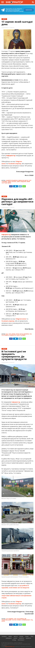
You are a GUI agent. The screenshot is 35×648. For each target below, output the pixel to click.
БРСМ (17, 334)
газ (31, 334)
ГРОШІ (26, 636)
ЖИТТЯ (16, 636)
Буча (21, 334)
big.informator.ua (9, 646)
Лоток (14, 620)
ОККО (18, 335)
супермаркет (25, 620)
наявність (12, 335)
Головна (4, 636)
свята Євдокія (21, 181)
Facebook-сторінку (8, 321)
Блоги (15, 638)
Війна (10, 636)
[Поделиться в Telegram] (15, 338)
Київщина (9, 638)
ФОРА (3, 621)
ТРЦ (31, 620)
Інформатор (16, 402)
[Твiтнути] (20, 186)
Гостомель (5, 335)
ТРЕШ (31, 636)
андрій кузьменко (12, 180)
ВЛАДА (21, 636)
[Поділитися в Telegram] (15, 186)
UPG (10, 334)
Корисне (21, 638)
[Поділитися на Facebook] (11, 186)
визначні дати (23, 180)
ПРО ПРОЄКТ (21, 640)
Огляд (14, 640)
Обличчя (28, 638)
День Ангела (12, 181)
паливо (22, 335)
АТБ (15, 618)
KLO (7, 334)
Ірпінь (14, 334)
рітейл (19, 620)
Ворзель (26, 334)
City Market (9, 618)
